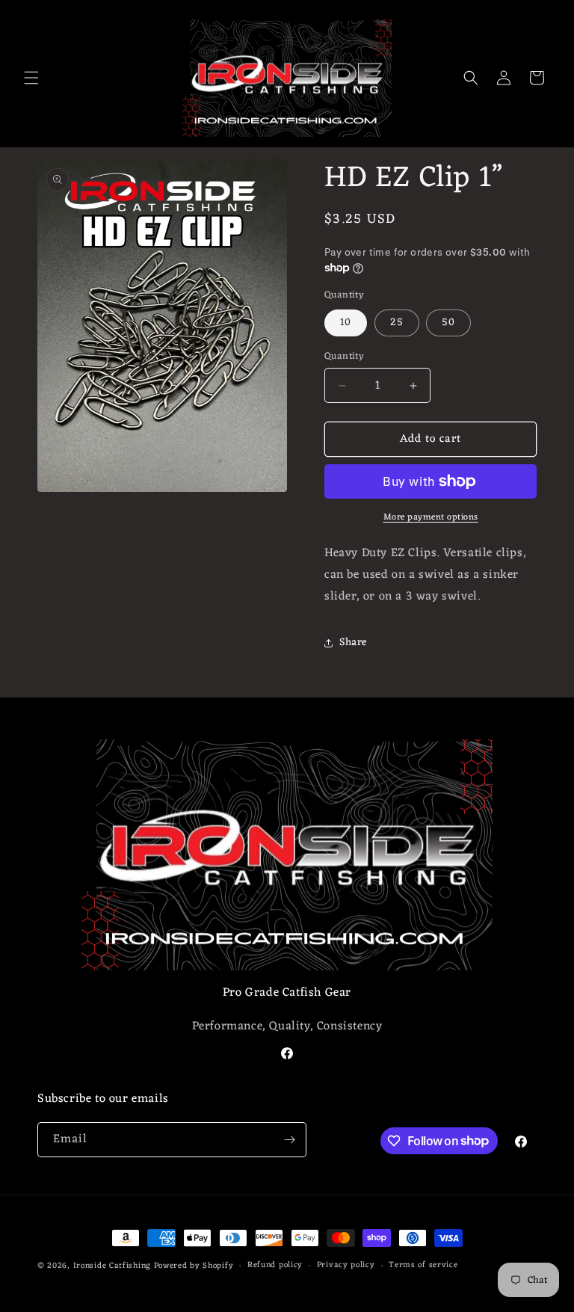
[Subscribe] (289, 1139)
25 (397, 322)
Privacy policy (346, 1265)
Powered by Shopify (194, 1265)
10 (345, 322)
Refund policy (275, 1265)
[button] (31, 77)
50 (448, 322)
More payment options (430, 517)
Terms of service (423, 1265)
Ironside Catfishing (113, 1265)
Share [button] (353, 642)
